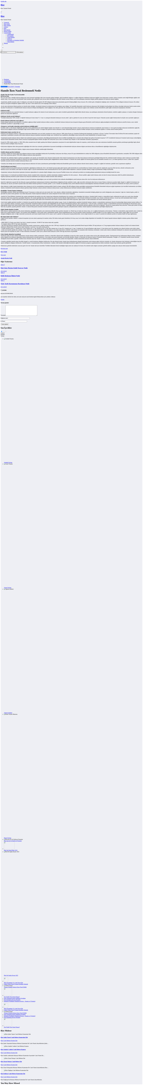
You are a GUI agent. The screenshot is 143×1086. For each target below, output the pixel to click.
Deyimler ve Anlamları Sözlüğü (15, 40)
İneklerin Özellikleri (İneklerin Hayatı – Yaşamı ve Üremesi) (19, 1001)
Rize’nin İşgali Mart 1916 (10, 850)
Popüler (3, 334)
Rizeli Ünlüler (7, 31)
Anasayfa (6, 22)
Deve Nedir (4, 251)
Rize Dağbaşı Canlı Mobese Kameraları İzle (13, 1073)
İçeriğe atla (3, 1)
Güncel (2, 333)
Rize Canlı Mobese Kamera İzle (9, 1040)
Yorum (2, 336)
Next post (3, 255)
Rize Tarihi (7, 24)
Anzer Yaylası (7, 587)
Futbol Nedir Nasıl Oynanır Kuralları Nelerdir (16, 984)
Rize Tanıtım (7, 25)
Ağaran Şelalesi (8, 712)
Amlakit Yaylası (8, 462)
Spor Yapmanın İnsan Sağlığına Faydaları (15, 998)
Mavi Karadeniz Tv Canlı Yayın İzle (13, 982)
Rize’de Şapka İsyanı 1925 (11, 975)
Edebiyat (9, 38)
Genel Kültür (7, 33)
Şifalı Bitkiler (10, 41)
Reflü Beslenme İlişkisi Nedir (10, 276)
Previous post (4, 248)
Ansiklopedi (10, 34)
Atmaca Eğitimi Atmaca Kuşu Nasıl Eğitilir (15, 987)
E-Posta (3, 321)
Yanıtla (2, 299)
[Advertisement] (71, 65)
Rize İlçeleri (7, 30)
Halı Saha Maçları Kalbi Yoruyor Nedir (14, 268)
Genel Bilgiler (11, 37)
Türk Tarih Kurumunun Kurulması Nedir (15, 284)
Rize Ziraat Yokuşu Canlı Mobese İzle (11, 1061)
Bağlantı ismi (4, 318)
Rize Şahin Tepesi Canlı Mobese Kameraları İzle (14, 1037)
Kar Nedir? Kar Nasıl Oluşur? (12, 997)
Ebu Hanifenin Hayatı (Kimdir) (12, 1000)
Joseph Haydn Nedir (6, 258)
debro (2, 264)
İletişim (6, 43)
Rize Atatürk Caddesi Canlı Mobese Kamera (13, 1049)
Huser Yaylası (7, 838)
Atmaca (6, 27)
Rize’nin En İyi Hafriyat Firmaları (13, 841)
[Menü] (1, 11)
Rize (2, 5)
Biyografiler (10, 36)
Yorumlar (3, 315)
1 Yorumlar (17, 86)
